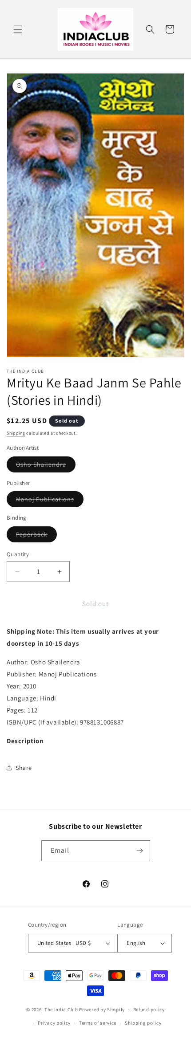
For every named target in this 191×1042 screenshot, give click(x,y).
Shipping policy (143, 1023)
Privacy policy (54, 1023)
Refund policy (149, 1009)
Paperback (36, 536)
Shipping (16, 433)
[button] (18, 29)
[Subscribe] (140, 850)
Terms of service (97, 1023)
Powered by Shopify (102, 1009)
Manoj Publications (50, 501)
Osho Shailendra (46, 466)
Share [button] (24, 768)
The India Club (61, 1009)
